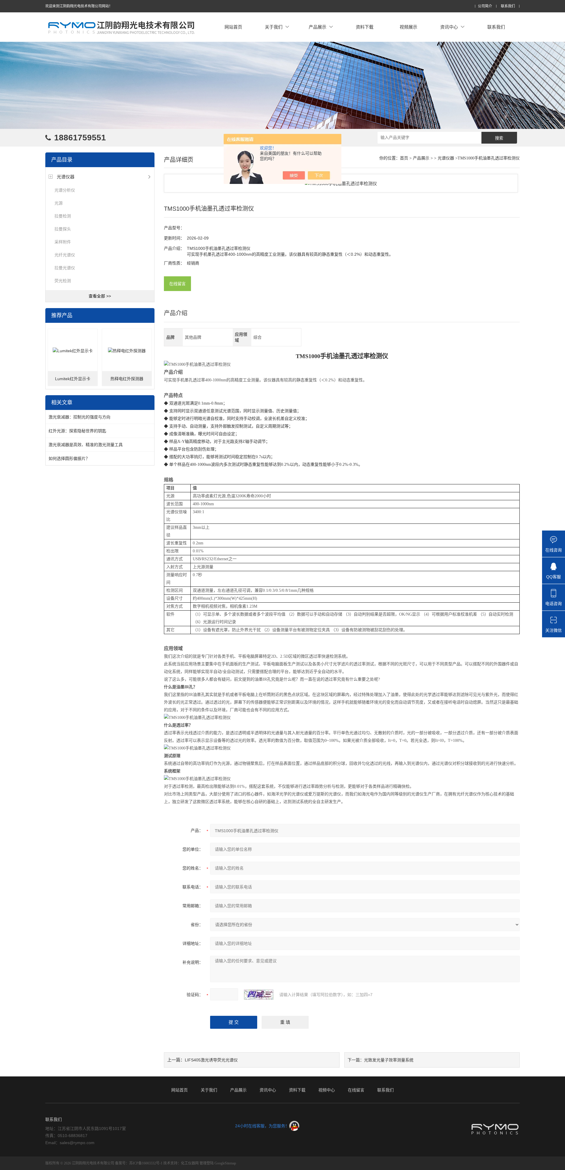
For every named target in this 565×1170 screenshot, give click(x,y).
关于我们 (273, 26)
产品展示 (317, 26)
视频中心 (326, 1090)
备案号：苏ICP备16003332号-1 (138, 1163)
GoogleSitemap (225, 1163)
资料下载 (364, 26)
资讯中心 (449, 26)
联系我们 (508, 6)
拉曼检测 (62, 216)
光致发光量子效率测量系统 (388, 1060)
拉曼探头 (62, 229)
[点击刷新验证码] (258, 995)
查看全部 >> (100, 296)
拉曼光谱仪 (64, 267)
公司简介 (485, 6)
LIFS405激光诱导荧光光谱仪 (211, 1060)
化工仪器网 (190, 1163)
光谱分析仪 (64, 190)
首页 (404, 158)
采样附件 (62, 242)
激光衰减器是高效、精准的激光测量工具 (86, 444)
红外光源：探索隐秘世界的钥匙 (77, 430)
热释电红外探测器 (126, 378)
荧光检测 (62, 280)
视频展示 (408, 26)
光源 (58, 203)
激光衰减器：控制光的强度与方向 (79, 417)
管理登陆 (207, 1163)
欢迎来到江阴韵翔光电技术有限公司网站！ (78, 6)
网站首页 (233, 26)
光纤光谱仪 (64, 254)
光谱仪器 (65, 176)
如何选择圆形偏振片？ (69, 458)
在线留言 (177, 283)
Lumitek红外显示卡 (72, 378)
